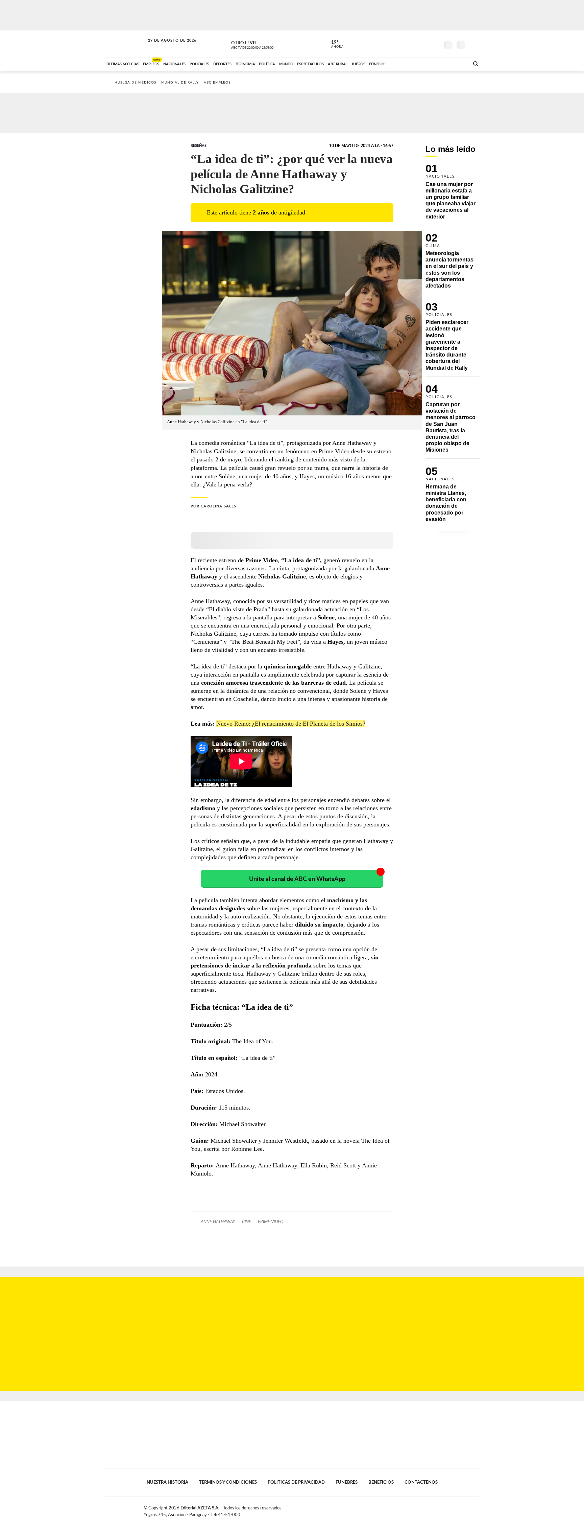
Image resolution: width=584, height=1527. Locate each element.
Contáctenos (421, 1482)
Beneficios (381, 1482)
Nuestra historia (167, 1482)
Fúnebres (347, 1482)
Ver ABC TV (265, 44)
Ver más (452, 194)
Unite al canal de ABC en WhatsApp (297, 879)
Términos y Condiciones (228, 1482)
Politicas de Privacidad (296, 1482)
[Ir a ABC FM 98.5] (455, 63)
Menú (473, 44)
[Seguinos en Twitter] (414, 44)
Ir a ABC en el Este (166, 47)
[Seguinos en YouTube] (424, 44)
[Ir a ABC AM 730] (428, 63)
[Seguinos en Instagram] (434, 44)
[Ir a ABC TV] (410, 63)
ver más (333, 44)
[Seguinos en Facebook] (404, 44)
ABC (125, 43)
